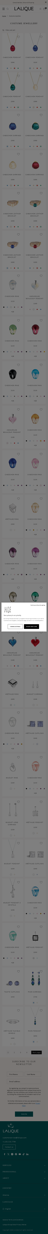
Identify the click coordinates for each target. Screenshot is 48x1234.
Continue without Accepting (38, 605)
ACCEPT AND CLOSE (31, 626)
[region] (24, 617)
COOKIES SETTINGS (15, 626)
